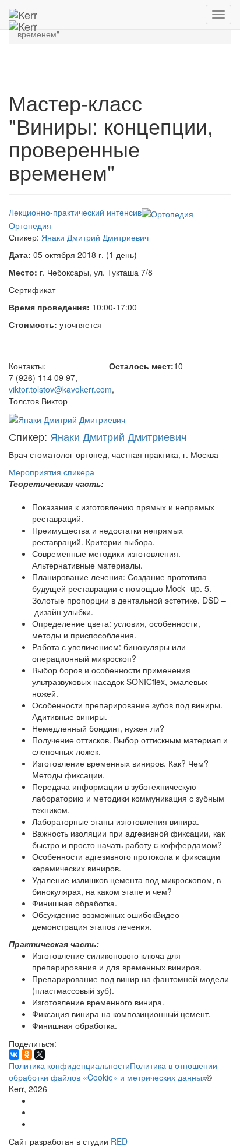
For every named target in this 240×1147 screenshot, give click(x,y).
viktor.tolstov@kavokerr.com (60, 389)
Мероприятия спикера (51, 472)
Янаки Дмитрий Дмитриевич (95, 237)
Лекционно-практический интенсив (75, 212)
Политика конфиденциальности (69, 1065)
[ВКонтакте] (14, 1054)
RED (119, 1141)
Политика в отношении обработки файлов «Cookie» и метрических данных (113, 1071)
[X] (39, 1054)
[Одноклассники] (27, 1054)
